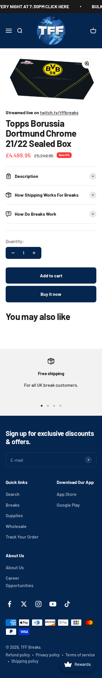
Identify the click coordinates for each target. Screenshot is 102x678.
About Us (15, 567)
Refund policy (18, 654)
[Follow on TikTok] (67, 604)
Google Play (68, 505)
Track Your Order (22, 536)
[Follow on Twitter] (24, 604)
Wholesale (16, 526)
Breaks (13, 505)
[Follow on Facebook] (9, 604)
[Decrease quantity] (13, 253)
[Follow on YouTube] (53, 604)
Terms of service (80, 654)
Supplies (14, 515)
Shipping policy (25, 661)
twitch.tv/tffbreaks (59, 112)
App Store (66, 494)
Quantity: (15, 241)
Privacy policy (48, 654)
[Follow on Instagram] (38, 604)
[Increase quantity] (34, 253)
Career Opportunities (19, 581)
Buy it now (51, 294)
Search (13, 494)
